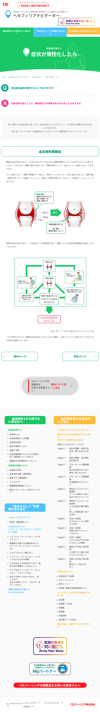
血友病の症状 (15, 442)
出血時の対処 (15, 469)
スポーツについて (66, 580)
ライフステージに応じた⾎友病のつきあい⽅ (73, 594)
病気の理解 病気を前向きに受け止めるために (79, 451)
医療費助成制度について (20, 485)
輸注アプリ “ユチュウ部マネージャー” (25, 491)
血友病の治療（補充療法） (21, 473)
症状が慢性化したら (18, 446)
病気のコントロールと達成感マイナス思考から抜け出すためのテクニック (79, 492)
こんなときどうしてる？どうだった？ (73, 429)
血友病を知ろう (37, 77)
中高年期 (62, 615)
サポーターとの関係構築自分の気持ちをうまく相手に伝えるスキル (79, 468)
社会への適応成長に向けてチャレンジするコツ (79, 530)
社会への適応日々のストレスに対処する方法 (79, 521)
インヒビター (15, 481)
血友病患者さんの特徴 (19, 438)
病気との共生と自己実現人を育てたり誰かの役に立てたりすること (79, 550)
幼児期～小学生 (65, 603)
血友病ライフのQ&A (67, 619)
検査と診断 (14, 450)
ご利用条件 (27, 706)
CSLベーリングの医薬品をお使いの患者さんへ (50, 685)
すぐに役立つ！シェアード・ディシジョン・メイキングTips (25, 571)
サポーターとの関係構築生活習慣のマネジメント (79, 480)
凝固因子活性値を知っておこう (23, 460)
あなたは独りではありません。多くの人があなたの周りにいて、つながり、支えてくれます (25, 580)
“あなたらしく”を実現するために (50, 32)
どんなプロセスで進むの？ (21, 552)
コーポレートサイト (30, 702)
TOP (3, 77)
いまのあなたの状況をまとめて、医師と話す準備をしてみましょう (25, 564)
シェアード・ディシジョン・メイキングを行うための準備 (25, 558)
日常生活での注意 (66, 576)
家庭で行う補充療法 (18, 477)
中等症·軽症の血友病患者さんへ (73, 587)
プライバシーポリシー (52, 702)
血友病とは (14, 434)
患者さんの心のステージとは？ (71, 444)
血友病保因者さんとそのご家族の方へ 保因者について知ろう (24, 455)
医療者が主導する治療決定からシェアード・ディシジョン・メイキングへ (25, 546)
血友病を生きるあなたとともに (83, 30)
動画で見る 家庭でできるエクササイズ (73, 625)
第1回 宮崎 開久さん (19, 521)
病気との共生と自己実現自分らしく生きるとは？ (79, 562)
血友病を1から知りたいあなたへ (17, 32)
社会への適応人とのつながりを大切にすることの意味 (79, 540)
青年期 (61, 611)
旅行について (64, 583)
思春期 (61, 607)
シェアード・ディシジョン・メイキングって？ (25, 538)
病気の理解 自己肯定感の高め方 (79, 459)
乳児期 (61, 599)
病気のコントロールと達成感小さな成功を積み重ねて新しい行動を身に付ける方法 (79, 507)
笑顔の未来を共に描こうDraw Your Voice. (19, 590)
